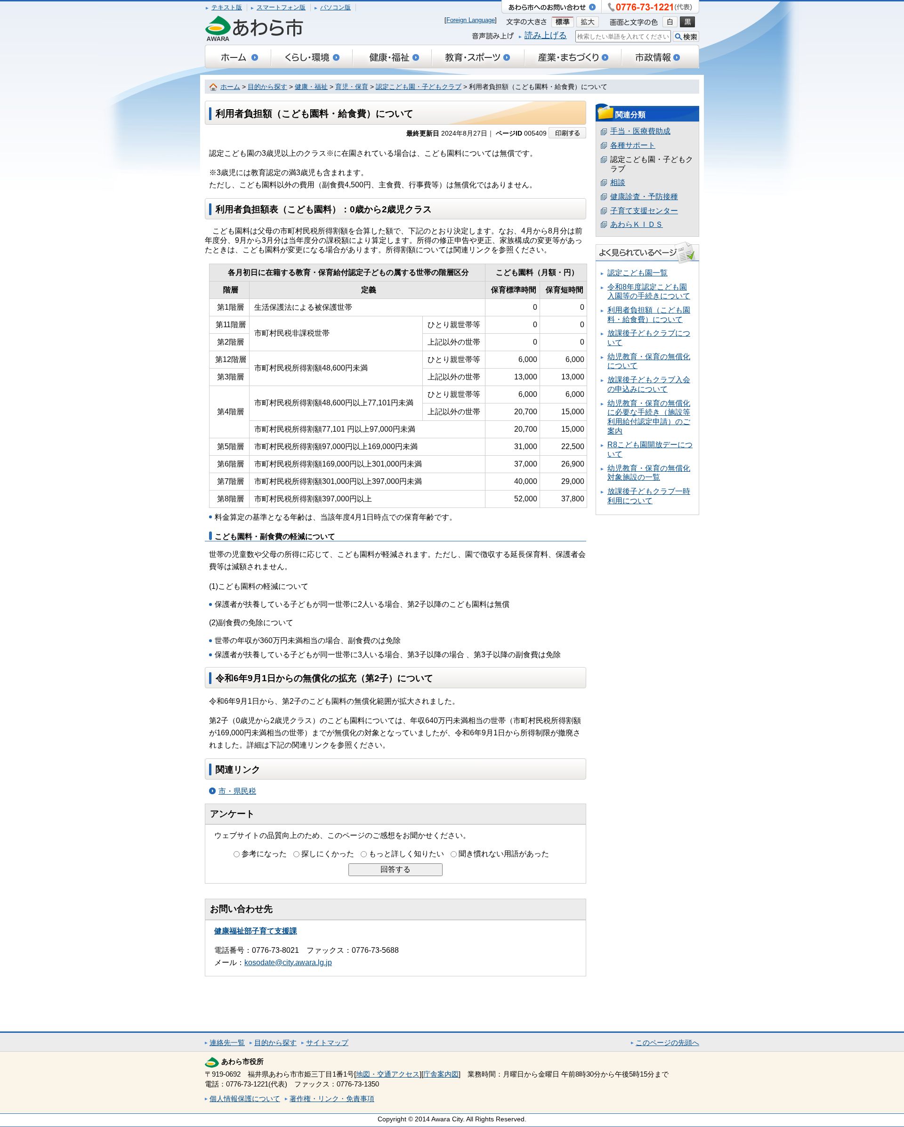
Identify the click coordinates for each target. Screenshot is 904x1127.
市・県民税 (237, 791)
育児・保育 (351, 86)
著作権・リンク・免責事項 (332, 1099)
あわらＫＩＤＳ (636, 224)
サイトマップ (327, 1042)
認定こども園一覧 (637, 273)
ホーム (230, 86)
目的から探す (267, 86)
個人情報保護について (245, 1099)
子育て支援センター (644, 211)
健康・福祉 (311, 86)
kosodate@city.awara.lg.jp (288, 962)
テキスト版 (226, 7)
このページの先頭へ (667, 1042)
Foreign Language (470, 20)
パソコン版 (335, 7)
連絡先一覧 (227, 1042)
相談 (617, 182)
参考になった (264, 854)
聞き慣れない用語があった (504, 854)
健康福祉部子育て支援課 (255, 931)
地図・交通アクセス (388, 1074)
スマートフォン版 (281, 7)
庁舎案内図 (441, 1074)
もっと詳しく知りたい (406, 854)
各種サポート (632, 145)
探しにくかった (327, 854)
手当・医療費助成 (640, 131)
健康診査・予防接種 (644, 197)
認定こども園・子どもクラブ (418, 86)
